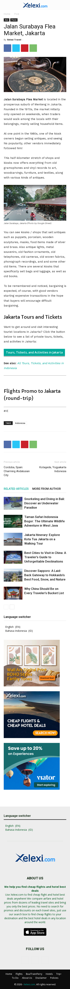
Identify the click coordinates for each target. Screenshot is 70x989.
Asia (6, 20)
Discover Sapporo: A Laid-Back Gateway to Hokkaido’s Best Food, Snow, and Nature (45, 575)
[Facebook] (7, 48)
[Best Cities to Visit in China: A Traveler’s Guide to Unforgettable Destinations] (13, 557)
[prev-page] (6, 607)
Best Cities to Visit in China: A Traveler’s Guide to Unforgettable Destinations (45, 557)
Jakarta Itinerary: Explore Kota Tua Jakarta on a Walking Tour (42, 539)
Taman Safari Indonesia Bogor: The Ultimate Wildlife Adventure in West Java (44, 521)
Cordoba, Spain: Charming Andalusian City (17, 471)
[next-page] (12, 607)
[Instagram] (35, 960)
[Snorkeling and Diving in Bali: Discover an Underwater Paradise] (13, 503)
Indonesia (20, 423)
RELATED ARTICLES (16, 488)
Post (16, 14)
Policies (54, 977)
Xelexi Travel (14, 39)
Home (7, 14)
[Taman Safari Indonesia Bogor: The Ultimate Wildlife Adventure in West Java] (13, 521)
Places (13, 20)
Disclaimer (41, 977)
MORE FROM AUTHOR (46, 488)
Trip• (58, 974)
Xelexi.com (29, 984)
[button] (6, 5)
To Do (15, 977)
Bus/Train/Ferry (34, 974)
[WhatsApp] (33, 48)
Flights (19, 974)
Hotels (49, 974)
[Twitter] (16, 48)
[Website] (45, 960)
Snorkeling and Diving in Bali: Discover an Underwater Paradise (44, 503)
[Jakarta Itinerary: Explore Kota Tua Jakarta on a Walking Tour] (13, 539)
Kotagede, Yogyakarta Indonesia (52, 469)
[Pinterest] (24, 48)
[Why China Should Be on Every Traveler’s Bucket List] (13, 593)
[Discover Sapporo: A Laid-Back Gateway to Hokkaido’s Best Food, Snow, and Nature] (13, 575)
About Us (27, 977)
